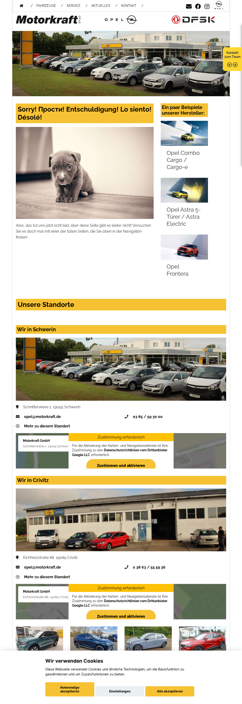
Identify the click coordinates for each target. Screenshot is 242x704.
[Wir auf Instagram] (206, 5)
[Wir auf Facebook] (198, 5)
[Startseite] (219, 5)
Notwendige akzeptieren (69, 689)
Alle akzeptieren (170, 691)
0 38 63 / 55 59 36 (149, 567)
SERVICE (74, 6)
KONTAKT (128, 6)
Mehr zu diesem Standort (47, 426)
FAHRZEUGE (46, 6)
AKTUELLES (100, 6)
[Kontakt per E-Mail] (189, 5)
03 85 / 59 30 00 (148, 416)
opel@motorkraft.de (42, 416)
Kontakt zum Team (232, 55)
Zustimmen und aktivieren (121, 465)
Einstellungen (119, 691)
